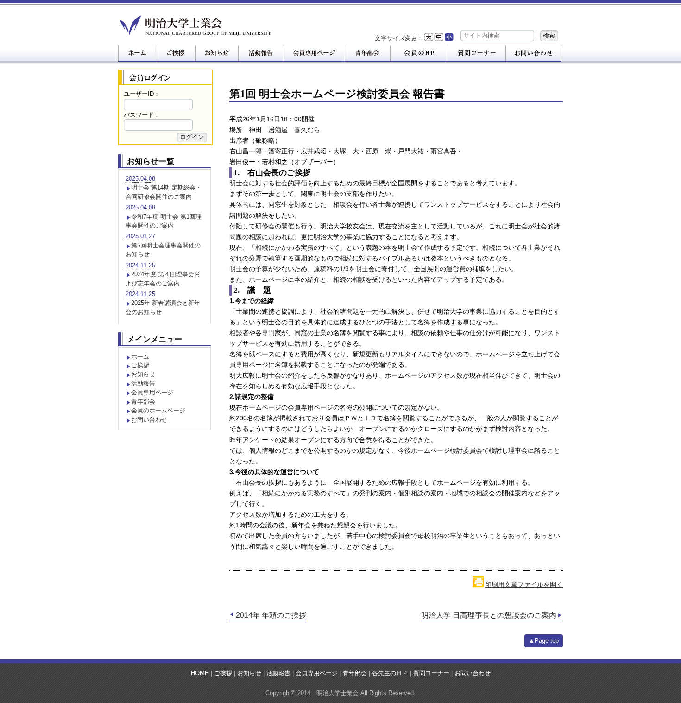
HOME (200, 673)
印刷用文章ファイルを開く (524, 584)
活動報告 (143, 383)
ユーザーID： (142, 93)
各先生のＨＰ (390, 673)
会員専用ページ (152, 392)
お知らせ (143, 374)
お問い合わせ (149, 419)
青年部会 (143, 401)
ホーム (140, 356)
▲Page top (544, 640)
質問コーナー (431, 673)
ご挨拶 (140, 365)
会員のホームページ (158, 410)
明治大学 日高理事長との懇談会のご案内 (488, 615)
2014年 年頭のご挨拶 (271, 615)
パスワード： (142, 114)
